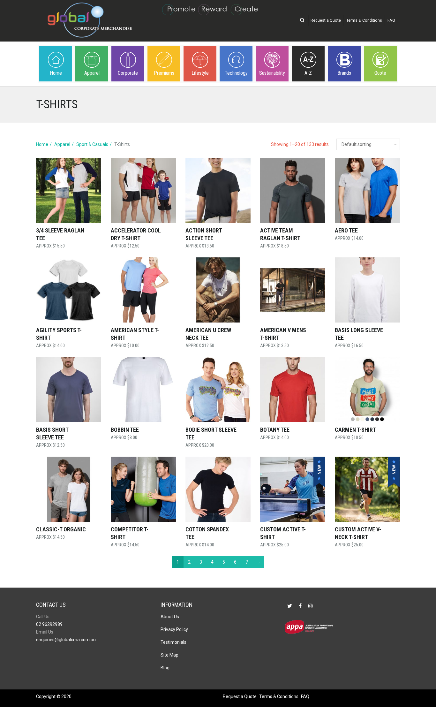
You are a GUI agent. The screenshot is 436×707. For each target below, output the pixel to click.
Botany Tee (274, 429)
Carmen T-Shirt (355, 429)
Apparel (92, 73)
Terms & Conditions (364, 20)
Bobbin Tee (125, 429)
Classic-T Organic (61, 529)
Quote (380, 73)
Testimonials (173, 642)
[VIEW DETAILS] (68, 190)
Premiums (164, 73)
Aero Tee (346, 230)
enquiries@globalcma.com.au (66, 639)
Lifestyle (200, 73)
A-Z (308, 73)
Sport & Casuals (92, 144)
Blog (165, 667)
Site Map (169, 655)
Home (56, 73)
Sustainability (272, 73)
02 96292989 (49, 624)
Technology (236, 73)
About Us (170, 616)
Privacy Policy (174, 629)
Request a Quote (326, 20)
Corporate (128, 73)
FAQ (391, 20)
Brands (344, 73)
